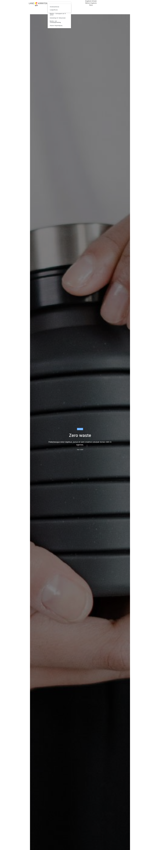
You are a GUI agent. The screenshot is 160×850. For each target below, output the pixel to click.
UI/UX (80, 429)
